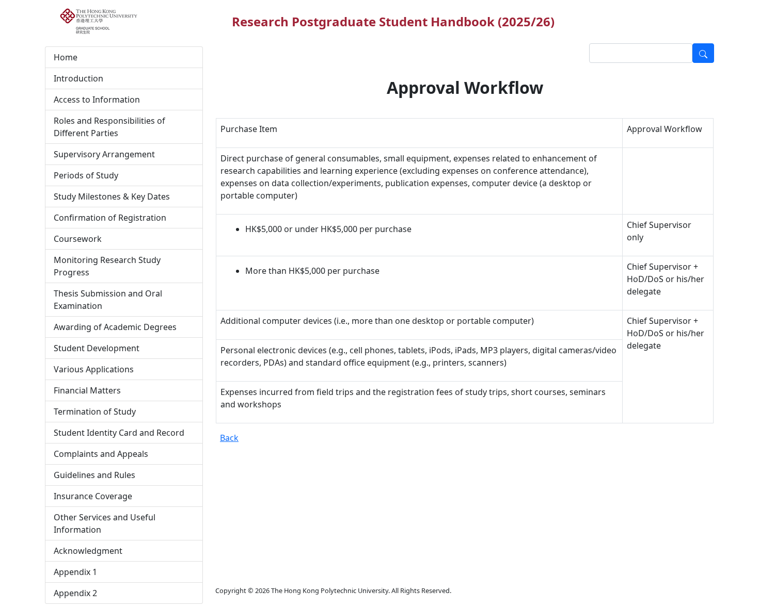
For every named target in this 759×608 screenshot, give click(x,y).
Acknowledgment (88, 550)
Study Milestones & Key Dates (112, 196)
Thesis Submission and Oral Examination (108, 299)
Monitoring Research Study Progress (107, 266)
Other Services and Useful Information (104, 523)
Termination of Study (95, 411)
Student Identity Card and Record (119, 432)
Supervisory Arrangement (104, 154)
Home (65, 57)
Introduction (78, 78)
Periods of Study (86, 175)
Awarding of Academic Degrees (115, 327)
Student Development (96, 348)
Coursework (78, 238)
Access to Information (97, 99)
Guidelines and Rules (94, 475)
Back (229, 437)
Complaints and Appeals (101, 453)
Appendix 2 (75, 593)
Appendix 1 (75, 572)
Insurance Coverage (93, 496)
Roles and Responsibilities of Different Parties (109, 127)
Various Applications (94, 369)
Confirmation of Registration (110, 217)
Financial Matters (87, 390)
